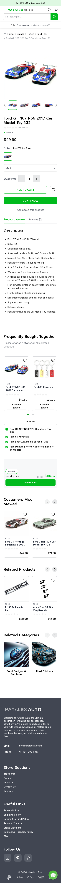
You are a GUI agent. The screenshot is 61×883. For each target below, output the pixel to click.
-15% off (11, 471)
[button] (16, 383)
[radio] (5, 127)
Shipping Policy (12, 814)
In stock (9, 132)
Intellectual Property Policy (18, 832)
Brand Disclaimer (13, 827)
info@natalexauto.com (30, 745)
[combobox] (30, 17)
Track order (10, 773)
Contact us (10, 786)
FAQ (6, 836)
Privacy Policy (11, 810)
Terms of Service (13, 823)
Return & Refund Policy (16, 819)
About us (8, 782)
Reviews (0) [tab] (35, 219)
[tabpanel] (30, 269)
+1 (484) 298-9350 (28, 751)
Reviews (8, 791)
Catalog (8, 778)
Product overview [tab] (14, 219)
